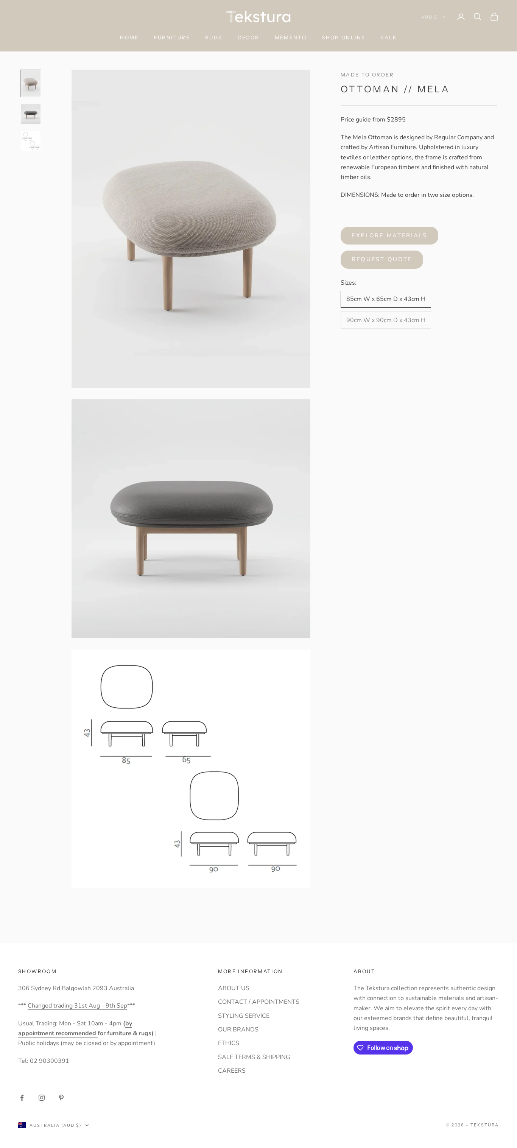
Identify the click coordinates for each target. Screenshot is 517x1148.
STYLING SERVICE (243, 1016)
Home (129, 37)
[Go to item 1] (30, 84)
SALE (388, 37)
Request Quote (382, 259)
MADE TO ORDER (367, 75)
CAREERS (232, 1071)
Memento (291, 37)
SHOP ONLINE (343, 37)
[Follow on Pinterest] (61, 1097)
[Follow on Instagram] (41, 1097)
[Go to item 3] (30, 141)
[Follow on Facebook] (22, 1097)
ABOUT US (233, 988)
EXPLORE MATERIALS (389, 235)
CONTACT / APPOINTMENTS (258, 1002)
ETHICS (228, 1043)
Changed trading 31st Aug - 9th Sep (77, 1006)
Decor (249, 37)
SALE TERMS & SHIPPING (254, 1057)
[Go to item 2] (30, 114)
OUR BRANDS (238, 1029)
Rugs (214, 37)
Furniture (172, 37)
